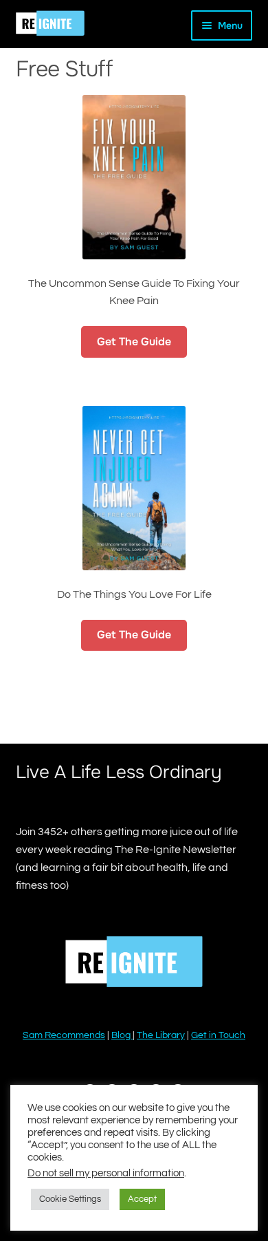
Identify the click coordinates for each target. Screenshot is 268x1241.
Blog (122, 1035)
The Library (161, 1035)
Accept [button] (142, 1199)
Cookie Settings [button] (70, 1199)
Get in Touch (218, 1035)
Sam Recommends (64, 1035)
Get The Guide (134, 341)
